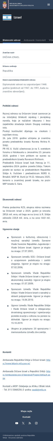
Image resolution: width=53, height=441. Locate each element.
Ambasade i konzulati (35, 40)
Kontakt (26, 417)
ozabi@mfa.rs (39, 389)
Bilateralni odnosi (12, 40)
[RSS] (29, 423)
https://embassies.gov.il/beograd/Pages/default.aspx (26, 375)
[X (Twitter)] (23, 423)
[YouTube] (16, 423)
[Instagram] (36, 423)
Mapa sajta (26, 411)
